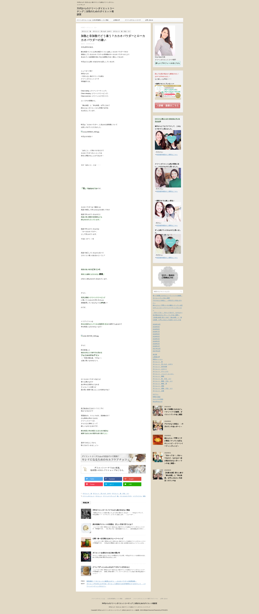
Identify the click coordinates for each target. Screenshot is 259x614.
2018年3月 (156, 341)
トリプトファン (137, 496)
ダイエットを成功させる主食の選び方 (106, 553)
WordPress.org (157, 401)
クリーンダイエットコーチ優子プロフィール (133, 20)
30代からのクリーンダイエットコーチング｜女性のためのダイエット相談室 (95, 11)
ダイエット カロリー (160, 369)
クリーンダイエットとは (84, 20)
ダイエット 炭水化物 (160, 366)
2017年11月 (156, 351)
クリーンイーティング (109, 496)
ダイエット (98, 496)
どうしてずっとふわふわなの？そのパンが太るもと (111, 567)
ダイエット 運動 (158, 386)
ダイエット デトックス (160, 371)
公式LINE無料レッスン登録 (100, 20)
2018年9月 (156, 327)
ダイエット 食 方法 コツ (120, 493)
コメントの (158, 399)
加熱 (144, 496)
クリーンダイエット (89, 496)
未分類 (155, 354)
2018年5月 (156, 336)
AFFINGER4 (164, 610)
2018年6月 (156, 334)
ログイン (155, 394)
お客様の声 (116, 20)
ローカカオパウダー (126, 496)
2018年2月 (156, 344)
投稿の (156, 397)
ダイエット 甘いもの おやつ (102, 493)
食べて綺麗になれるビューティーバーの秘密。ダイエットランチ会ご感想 (173, 411)
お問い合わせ (149, 20)
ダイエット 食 (87, 493)
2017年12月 (156, 348)
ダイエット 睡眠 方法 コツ (163, 381)
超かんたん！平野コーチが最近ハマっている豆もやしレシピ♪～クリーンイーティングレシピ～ (168, 307)
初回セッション (158, 359)
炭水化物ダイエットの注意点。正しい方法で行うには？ (113, 524)
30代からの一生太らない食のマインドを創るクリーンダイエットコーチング (129, 607)
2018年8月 (156, 329)
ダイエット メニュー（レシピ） (163, 374)
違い (118, 496)
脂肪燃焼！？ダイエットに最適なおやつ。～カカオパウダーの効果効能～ (112, 581)
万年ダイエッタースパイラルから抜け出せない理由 (111, 510)
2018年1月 (156, 346)
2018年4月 (156, 339)
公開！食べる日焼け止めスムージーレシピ (108, 538)
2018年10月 (156, 324)
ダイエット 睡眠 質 (160, 383)
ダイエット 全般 (158, 391)
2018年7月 (156, 331)
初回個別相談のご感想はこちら (167, 154)
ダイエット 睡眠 (158, 376)
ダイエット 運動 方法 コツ (163, 388)
